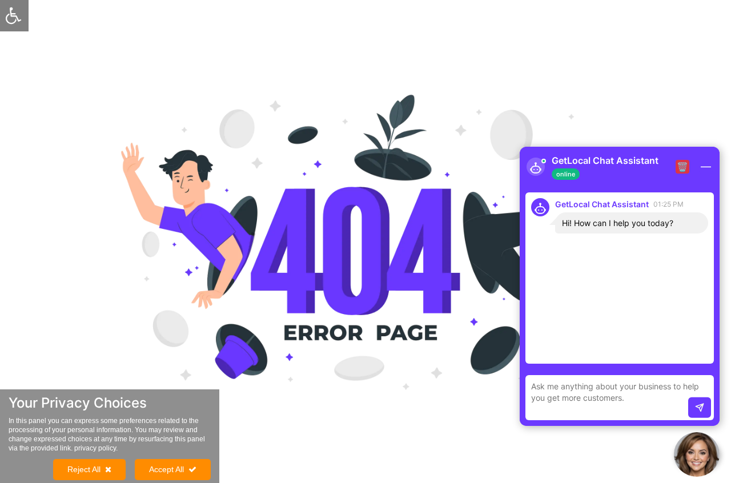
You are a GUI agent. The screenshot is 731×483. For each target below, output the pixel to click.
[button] (697, 454)
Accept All (166, 469)
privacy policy (95, 448)
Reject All (84, 469)
